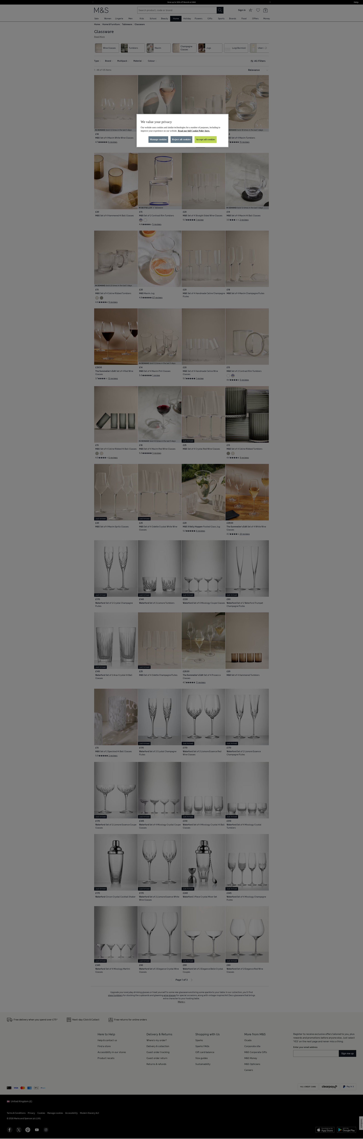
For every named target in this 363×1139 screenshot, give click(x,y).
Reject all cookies (181, 139)
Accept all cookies (205, 139)
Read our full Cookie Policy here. (194, 131)
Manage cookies (158, 139)
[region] (182, 130)
